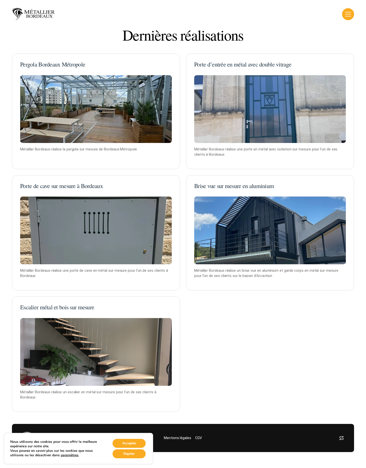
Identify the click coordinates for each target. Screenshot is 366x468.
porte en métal (256, 149)
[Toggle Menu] (348, 14)
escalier (74, 392)
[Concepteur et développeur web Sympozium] (341, 438)
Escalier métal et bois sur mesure (57, 307)
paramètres (69, 455)
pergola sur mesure (82, 149)
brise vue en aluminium (260, 270)
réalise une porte (65, 270)
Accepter (129, 443)
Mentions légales (177, 438)
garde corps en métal (301, 270)
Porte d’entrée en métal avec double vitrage (242, 64)
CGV (198, 438)
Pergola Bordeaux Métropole (52, 64)
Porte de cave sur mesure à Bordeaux (61, 186)
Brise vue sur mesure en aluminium (234, 186)
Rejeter (129, 453)
